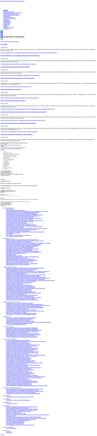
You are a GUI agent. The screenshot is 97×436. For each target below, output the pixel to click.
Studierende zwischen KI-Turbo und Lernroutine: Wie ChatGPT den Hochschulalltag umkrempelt (28, 322)
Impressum (9, 431)
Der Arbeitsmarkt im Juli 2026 (13, 233)
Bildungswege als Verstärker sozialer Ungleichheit (17, 264)
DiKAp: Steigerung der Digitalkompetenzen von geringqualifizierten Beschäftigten (24, 307)
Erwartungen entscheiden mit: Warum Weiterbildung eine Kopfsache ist (22, 248)
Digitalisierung (34, 131)
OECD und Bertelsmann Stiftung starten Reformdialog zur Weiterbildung (23, 245)
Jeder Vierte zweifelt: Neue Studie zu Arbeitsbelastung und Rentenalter (18, 123)
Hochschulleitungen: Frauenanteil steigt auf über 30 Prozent (20, 361)
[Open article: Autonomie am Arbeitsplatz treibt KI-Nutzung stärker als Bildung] (16, 131)
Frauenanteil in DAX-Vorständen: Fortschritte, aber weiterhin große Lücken (23, 367)
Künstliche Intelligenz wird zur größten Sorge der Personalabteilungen (22, 331)
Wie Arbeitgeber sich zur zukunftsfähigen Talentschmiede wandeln (21, 410)
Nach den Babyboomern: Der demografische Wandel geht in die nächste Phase (20, 55)
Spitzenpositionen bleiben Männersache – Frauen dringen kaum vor (21, 356)
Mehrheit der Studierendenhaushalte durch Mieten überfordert (20, 286)
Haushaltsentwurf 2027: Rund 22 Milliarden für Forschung (19, 303)
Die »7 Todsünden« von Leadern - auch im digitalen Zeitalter (20, 425)
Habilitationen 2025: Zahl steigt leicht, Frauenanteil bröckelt (19, 296)
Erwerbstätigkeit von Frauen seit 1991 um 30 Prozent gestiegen (21, 360)
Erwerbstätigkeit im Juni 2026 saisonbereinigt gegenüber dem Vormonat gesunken (25, 231)
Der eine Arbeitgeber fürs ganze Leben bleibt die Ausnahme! (20, 217)
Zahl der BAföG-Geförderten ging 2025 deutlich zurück (18, 290)
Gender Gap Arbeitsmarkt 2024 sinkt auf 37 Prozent (18, 374)
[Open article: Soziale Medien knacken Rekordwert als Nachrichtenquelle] (15, 64)
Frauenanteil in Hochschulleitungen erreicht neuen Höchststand (20, 298)
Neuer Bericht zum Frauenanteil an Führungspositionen (19, 358)
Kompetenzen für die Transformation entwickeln (17, 308)
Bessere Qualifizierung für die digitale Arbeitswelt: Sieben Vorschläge (22, 409)
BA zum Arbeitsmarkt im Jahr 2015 (14, 236)
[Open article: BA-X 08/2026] (4, 41)
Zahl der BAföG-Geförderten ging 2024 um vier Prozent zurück (20, 287)
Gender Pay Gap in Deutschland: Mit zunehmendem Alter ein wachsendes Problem (25, 376)
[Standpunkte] (36, 75)
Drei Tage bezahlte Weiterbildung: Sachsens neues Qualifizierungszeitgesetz (24, 244)
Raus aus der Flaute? (11, 415)
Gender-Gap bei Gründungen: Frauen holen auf (17, 366)
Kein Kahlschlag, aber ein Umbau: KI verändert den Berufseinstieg (21, 213)
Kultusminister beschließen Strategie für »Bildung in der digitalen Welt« (22, 256)
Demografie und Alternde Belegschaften (48, 52)
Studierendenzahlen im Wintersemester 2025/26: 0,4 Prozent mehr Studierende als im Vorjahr (27, 278)
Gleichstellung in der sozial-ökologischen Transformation (19, 372)
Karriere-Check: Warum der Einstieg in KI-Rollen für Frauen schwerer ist (23, 344)
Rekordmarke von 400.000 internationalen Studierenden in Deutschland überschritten (25, 274)
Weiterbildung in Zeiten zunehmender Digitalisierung (18, 400)
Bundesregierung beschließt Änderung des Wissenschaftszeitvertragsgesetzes (24, 304)
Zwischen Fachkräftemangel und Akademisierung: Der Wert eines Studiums (23, 293)
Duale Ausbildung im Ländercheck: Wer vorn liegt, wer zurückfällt (21, 225)
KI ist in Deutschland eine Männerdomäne (16, 324)
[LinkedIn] (48, 31)
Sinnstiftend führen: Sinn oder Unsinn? (15, 423)
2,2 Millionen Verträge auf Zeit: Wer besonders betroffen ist (19, 219)
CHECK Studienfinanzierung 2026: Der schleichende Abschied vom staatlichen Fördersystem (28, 271)
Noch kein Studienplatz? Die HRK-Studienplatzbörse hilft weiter (20, 291)
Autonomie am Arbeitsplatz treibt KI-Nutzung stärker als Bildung (17, 134)
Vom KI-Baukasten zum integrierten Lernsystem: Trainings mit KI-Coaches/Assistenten (26, 418)
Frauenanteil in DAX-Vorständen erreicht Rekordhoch (18, 380)
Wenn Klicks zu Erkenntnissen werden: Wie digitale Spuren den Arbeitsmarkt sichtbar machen (28, 305)
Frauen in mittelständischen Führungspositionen (17, 342)
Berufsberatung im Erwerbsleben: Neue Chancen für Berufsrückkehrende (23, 365)
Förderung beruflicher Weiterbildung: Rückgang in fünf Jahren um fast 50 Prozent (25, 240)
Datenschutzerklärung (11, 428)
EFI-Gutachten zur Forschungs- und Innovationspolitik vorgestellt (21, 314)
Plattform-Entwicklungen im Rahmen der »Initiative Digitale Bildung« (22, 263)
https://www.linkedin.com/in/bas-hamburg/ (13, 148)
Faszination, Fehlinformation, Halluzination (16, 413)
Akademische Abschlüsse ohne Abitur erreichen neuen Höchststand (22, 269)
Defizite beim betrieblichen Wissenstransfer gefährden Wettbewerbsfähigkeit (23, 330)
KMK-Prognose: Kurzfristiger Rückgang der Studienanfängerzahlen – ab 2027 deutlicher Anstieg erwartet (30, 280)
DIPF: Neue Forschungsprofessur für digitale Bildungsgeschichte (21, 313)
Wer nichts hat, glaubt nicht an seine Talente (16, 312)
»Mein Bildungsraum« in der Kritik (14, 255)
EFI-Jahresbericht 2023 (11, 403)
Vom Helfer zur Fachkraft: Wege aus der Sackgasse (18, 235)
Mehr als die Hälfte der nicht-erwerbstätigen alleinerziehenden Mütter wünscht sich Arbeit (26, 385)
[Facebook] (48, 36)
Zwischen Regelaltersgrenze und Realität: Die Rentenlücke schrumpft (22, 390)
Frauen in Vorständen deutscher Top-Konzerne (17, 378)
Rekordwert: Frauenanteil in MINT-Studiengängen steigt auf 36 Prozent (22, 351)
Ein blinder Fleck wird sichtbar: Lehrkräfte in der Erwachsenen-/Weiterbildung (24, 306)
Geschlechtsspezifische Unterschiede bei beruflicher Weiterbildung (21, 375)
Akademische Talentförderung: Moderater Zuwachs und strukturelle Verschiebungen (25, 272)
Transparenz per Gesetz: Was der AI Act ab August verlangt (20, 321)
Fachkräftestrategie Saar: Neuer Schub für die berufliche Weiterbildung (22, 251)
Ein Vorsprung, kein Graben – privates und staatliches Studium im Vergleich (23, 297)
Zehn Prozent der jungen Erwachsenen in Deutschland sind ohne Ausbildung (24, 218)
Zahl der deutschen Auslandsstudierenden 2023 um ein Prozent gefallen (22, 276)
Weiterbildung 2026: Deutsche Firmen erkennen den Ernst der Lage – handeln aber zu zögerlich (28, 243)
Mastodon (3, 149)
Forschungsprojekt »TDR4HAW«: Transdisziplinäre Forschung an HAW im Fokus (25, 311)
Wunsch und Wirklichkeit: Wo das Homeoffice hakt (18, 230)
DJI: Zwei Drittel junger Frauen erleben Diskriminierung (19, 368)
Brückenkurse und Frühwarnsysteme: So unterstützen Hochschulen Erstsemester (25, 279)
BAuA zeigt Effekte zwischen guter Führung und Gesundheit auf (21, 335)
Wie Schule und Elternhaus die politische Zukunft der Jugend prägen (22, 260)
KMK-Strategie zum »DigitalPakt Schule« (15, 253)
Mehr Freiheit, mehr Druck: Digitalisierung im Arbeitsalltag (19, 318)
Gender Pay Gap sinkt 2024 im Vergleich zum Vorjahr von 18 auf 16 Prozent (23, 377)
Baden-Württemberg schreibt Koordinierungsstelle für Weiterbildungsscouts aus (24, 214)
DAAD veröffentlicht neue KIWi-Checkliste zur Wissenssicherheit (21, 309)
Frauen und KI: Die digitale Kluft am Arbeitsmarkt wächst (19, 323)
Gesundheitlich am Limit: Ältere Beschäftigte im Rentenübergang (21, 392)
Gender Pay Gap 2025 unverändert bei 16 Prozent (17, 353)
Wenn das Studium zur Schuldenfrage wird (16, 294)
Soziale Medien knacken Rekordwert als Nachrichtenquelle (15, 67)
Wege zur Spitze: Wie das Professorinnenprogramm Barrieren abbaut (22, 352)
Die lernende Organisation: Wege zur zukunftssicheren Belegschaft (21, 327)
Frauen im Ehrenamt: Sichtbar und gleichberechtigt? (18, 359)
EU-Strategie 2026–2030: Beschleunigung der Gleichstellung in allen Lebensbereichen (26, 341)
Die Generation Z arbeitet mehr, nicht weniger (16, 222)
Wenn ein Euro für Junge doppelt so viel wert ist (17, 262)
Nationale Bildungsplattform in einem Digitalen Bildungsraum (20, 259)
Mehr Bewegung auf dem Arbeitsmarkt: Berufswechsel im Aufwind (21, 229)
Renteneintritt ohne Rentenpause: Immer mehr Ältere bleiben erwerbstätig (23, 393)
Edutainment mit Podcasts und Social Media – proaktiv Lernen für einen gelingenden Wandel (27, 414)
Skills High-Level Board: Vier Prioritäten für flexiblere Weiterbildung (21, 246)
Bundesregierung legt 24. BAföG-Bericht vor (16, 273)
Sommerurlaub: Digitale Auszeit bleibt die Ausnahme (18, 320)
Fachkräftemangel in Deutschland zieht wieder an (17, 332)
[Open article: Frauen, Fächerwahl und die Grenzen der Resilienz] (13, 97)
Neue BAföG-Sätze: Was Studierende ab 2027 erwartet (19, 289)
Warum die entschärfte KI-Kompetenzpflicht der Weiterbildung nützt (17, 78)
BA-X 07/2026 (9, 234)
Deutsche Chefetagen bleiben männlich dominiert (17, 357)
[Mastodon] (48, 34)
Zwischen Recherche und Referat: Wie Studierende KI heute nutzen (21, 295)
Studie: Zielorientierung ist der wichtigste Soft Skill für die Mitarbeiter (21, 336)
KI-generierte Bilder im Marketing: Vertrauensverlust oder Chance (21, 419)
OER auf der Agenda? (11, 254)
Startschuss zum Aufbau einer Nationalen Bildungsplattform (20, 261)
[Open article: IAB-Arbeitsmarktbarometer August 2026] (11, 86)
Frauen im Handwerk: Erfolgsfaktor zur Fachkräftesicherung (20, 369)
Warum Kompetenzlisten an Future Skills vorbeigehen (18, 242)
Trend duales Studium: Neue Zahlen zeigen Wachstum (18, 285)
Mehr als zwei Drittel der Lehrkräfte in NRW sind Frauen (19, 384)
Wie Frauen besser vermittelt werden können (16, 364)
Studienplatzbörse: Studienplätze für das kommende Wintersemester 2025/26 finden (25, 288)
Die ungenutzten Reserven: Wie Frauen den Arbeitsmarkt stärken (21, 346)
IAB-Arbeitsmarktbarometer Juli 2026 (14, 227)
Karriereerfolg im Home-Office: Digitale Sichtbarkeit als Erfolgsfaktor (22, 329)
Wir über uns (9, 432)
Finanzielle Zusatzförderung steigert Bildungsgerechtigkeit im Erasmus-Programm (25, 268)
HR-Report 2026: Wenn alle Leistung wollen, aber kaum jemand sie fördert (23, 334)
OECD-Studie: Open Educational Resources (16, 257)
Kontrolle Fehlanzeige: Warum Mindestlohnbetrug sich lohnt (20, 223)
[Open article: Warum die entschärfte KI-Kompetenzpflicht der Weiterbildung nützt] (17, 75)
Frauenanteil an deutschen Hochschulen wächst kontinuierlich (20, 373)
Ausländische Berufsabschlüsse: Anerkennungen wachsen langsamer (22, 216)
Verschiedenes (32, 64)
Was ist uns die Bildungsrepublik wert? (15, 422)
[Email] (48, 38)
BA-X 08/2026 (4, 44)
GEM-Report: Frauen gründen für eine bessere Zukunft (19, 383)
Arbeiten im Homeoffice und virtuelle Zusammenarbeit (18, 411)
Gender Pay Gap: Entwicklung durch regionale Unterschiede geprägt (22, 348)
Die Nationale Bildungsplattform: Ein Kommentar (17, 407)
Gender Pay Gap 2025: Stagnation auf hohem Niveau (18, 347)
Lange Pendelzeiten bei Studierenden (14, 283)
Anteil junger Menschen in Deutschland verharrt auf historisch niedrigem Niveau (24, 391)
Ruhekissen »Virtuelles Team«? (13, 412)
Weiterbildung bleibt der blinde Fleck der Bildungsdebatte (19, 249)
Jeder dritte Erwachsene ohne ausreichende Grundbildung (19, 247)
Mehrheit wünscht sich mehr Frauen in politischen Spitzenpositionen (22, 381)
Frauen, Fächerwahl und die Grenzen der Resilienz (13, 100)
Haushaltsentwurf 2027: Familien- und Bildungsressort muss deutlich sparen (23, 252)
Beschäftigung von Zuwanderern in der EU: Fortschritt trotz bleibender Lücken (24, 226)
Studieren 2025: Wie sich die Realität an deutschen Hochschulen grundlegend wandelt (26, 277)
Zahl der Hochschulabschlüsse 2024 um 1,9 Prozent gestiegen (20, 281)
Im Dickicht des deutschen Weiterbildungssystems (18, 420)
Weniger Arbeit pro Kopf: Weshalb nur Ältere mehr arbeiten (19, 221)
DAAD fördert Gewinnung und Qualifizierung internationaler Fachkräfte (22, 299)
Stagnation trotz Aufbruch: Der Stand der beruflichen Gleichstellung (21, 349)
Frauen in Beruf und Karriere (32, 97)
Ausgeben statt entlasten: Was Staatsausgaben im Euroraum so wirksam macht (24, 220)
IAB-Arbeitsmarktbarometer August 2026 (11, 89)
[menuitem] (5, 10)
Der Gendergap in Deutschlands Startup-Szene (17, 370)
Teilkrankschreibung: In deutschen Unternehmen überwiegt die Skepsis (22, 333)
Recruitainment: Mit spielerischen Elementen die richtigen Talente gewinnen (23, 417)
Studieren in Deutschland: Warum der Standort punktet (18, 282)
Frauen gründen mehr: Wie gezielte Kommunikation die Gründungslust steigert (24, 363)
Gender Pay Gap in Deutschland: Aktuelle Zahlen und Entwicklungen (22, 382)
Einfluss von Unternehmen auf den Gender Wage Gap (18, 343)
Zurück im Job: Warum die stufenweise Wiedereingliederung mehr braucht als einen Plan (26, 228)
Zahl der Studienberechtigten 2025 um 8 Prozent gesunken (19, 270)
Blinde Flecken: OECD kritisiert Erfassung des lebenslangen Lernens (22, 239)
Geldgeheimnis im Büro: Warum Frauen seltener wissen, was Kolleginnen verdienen (25, 355)
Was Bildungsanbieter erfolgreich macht (15, 421)
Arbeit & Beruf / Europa (13, 41)
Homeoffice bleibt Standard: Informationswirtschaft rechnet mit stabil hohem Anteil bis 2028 (23, 112)
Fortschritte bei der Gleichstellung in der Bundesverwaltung (19, 350)
